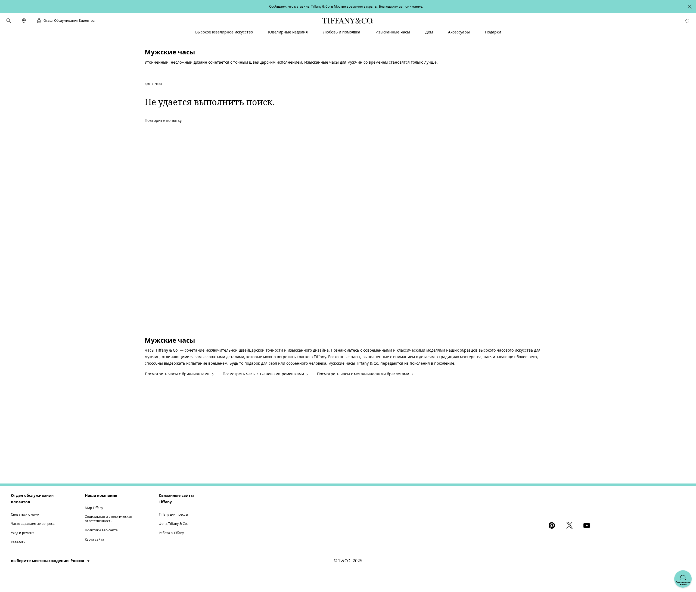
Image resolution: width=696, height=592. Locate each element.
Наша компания (101, 495)
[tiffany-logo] (348, 20)
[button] (9, 20)
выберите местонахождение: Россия (48, 560)
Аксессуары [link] (459, 32)
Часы (158, 84)
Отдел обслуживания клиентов (32, 498)
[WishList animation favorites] (687, 21)
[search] (9, 20)
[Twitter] (570, 525)
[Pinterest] (553, 525)
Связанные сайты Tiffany (176, 498)
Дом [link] (429, 32)
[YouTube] (587, 525)
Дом (147, 84)
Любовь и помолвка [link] (341, 32)
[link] (24, 20)
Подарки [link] (493, 32)
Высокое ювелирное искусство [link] (224, 32)
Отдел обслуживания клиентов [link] (69, 20)
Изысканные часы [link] (392, 32)
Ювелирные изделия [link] (288, 32)
